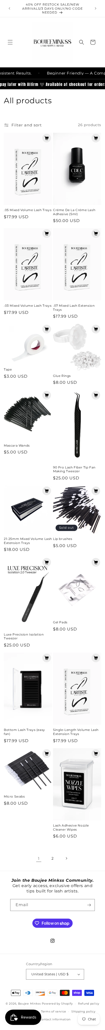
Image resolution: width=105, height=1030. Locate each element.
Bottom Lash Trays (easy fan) (24, 732)
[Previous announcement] (9, 8)
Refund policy (88, 1003)
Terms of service (53, 1011)
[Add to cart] (46, 138)
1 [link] (39, 858)
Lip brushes (62, 539)
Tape (8, 369)
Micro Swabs (14, 796)
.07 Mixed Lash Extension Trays (74, 308)
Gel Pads (60, 622)
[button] (10, 42)
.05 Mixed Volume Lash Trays (27, 210)
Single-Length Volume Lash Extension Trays (76, 732)
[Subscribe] (89, 905)
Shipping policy (83, 1011)
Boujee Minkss (29, 1003)
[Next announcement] (95, 8)
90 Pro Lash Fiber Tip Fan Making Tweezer (74, 469)
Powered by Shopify (57, 1003)
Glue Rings (62, 376)
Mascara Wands (17, 445)
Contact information (55, 1019)
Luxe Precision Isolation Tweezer (24, 636)
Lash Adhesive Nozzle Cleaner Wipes (71, 827)
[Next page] (66, 858)
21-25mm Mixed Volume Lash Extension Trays (28, 541)
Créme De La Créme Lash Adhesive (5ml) (74, 212)
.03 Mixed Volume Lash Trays (27, 305)
